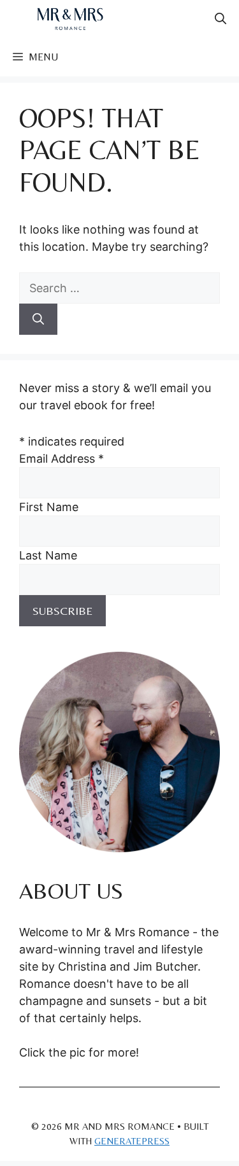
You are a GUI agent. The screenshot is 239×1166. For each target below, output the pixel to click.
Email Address (61, 458)
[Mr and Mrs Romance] (70, 19)
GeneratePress (132, 1140)
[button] (220, 19)
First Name (48, 507)
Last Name (48, 555)
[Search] (38, 319)
